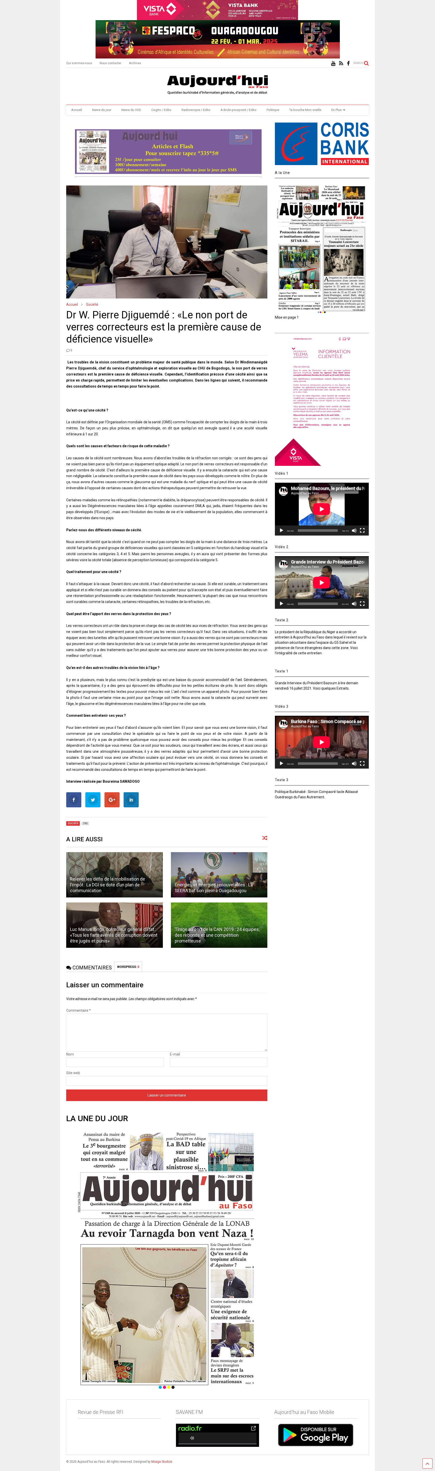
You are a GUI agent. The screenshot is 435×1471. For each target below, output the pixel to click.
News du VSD (131, 110)
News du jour (101, 110)
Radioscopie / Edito (196, 110)
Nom (70, 1054)
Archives (135, 63)
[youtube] (333, 63)
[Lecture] (281, 530)
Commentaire (78, 1010)
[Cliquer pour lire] (219, 874)
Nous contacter (110, 63)
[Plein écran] (362, 530)
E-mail (175, 1054)
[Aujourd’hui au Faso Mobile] (315, 1435)
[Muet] (354, 530)
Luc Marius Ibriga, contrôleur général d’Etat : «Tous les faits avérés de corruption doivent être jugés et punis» (113, 935)
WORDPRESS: (128, 967)
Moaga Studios (161, 1461)
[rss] (341, 63)
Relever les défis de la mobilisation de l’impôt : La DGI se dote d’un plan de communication (107, 884)
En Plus (336, 110)
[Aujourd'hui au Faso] (217, 84)
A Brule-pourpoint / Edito (239, 110)
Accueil (76, 110)
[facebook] (348, 63)
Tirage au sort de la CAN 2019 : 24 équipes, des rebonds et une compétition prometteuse (217, 935)
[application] (322, 509)
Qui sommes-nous (79, 63)
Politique (273, 110)
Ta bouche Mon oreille (305, 110)
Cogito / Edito (161, 110)
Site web (73, 1073)
